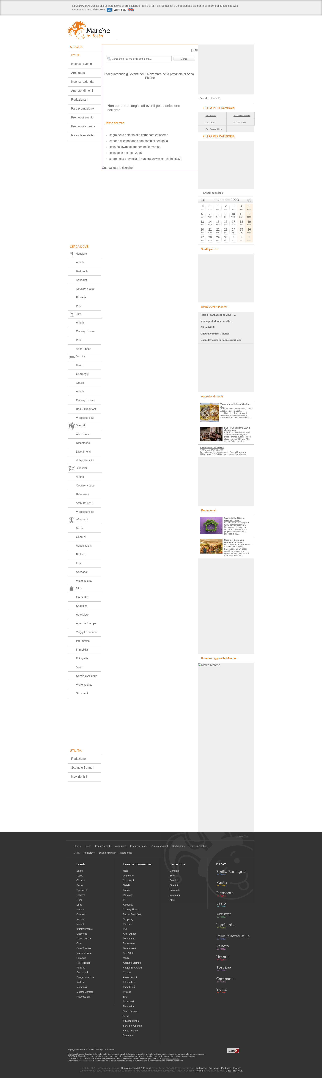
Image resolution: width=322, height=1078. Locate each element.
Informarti (175, 895)
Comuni (81, 536)
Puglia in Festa (233, 884)
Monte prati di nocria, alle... (216, 321)
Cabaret (80, 895)
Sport (79, 667)
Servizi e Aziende (86, 675)
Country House (85, 288)
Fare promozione (82, 108)
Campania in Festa (233, 980)
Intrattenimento (84, 929)
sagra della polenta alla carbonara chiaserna (138, 135)
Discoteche (83, 442)
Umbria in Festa (233, 958)
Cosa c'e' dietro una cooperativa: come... (234, 541)
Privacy (237, 1068)
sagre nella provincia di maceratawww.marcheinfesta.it (145, 158)
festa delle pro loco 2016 (125, 152)
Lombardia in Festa (233, 926)
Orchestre (82, 597)
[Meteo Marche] (209, 665)
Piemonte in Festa (233, 895)
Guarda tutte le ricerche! (117, 167)
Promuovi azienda (83, 126)
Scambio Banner (82, 767)
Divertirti (174, 885)
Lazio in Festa (233, 905)
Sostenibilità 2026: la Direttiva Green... (234, 519)
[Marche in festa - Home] (92, 30)
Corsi (79, 943)
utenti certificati (85, 1061)
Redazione (78, 758)
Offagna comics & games (215, 333)
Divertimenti (83, 451)
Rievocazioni (83, 996)
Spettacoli (82, 571)
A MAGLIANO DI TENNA (212, 447)
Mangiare (174, 870)
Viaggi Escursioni (86, 632)
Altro (172, 899)
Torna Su (242, 836)
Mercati (80, 924)
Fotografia (82, 658)
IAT (125, 899)
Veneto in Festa (233, 948)
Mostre (80, 909)
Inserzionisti (79, 776)
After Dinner (83, 348)
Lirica (79, 904)
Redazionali (79, 99)
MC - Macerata (239, 122)
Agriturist (81, 279)
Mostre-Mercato (84, 991)
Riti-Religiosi (83, 962)
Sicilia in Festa (233, 990)
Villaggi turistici (85, 417)
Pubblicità (226, 1068)
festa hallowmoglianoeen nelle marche (134, 146)
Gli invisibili (208, 327)
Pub (78, 306)
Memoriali (81, 987)
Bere (172, 875)
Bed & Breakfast (86, 408)
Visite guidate (84, 580)
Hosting (199, 1070)
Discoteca (81, 933)
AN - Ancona (211, 116)
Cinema (80, 880)
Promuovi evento (82, 117)
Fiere (79, 899)
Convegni (81, 958)
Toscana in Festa (233, 969)
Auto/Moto (82, 614)
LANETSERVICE (234, 1070)
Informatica (83, 640)
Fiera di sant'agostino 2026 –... (218, 314)
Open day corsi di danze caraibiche (221, 340)
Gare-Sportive (83, 948)
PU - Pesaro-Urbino (214, 129)
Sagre (79, 870)
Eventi (75, 54)
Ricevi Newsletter (82, 135)
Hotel (79, 365)
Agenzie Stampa (86, 623)
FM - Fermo (210, 122)
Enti (78, 563)
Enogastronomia (85, 977)
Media (79, 528)
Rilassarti (175, 890)
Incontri (80, 919)
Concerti (80, 914)
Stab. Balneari (84, 503)
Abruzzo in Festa (233, 916)
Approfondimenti (82, 90)
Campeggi (82, 373)
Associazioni (83, 545)
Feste (79, 885)
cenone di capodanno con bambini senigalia (138, 140)
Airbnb (80, 262)
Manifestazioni (84, 953)
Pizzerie (81, 297)
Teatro (79, 875)
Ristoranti (82, 271)
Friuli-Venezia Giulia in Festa (233, 937)
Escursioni (82, 972)
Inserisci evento (81, 63)
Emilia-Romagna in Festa (233, 873)
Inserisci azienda (82, 81)
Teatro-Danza (83, 938)
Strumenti (82, 693)
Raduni (80, 982)
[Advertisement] (226, 68)
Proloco (80, 554)
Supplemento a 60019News (135, 1068)
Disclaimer (214, 1068)
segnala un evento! (170, 1058)
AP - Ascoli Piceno (241, 116)
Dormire (174, 880)
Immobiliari (82, 649)
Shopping (81, 605)
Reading (80, 967)
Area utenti (78, 72)
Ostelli (80, 382)
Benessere (82, 494)
